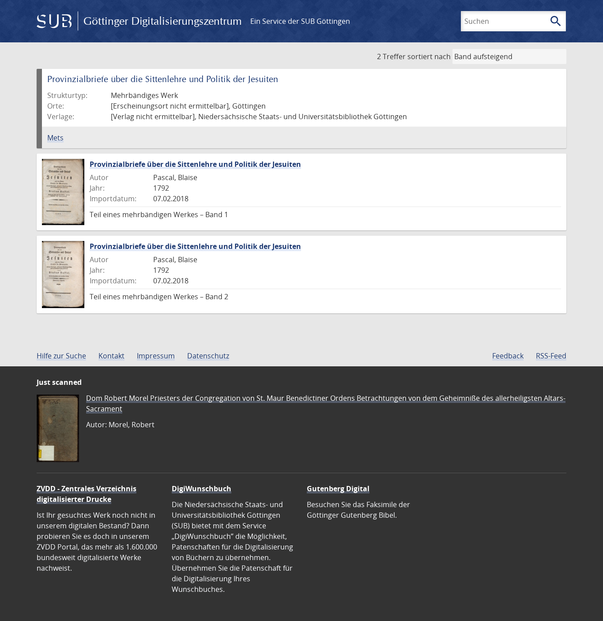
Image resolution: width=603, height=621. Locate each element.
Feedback (508, 356)
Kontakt (111, 356)
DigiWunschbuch (201, 488)
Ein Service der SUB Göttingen (300, 21)
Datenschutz (208, 356)
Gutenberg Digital (338, 488)
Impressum (156, 356)
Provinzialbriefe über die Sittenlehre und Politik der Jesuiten (195, 164)
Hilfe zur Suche (61, 356)
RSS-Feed (551, 356)
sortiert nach (429, 56)
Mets (55, 138)
